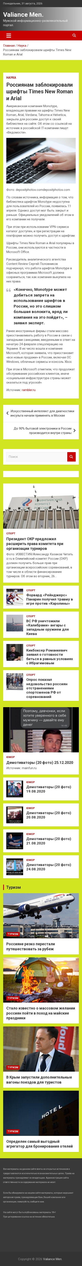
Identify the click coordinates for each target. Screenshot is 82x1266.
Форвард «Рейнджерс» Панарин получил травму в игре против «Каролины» (49, 599)
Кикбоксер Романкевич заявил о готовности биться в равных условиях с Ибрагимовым (49, 656)
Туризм (13, 887)
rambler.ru (29, 390)
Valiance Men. (23, 14)
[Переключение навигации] (8, 35)
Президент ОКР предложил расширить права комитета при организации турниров (34, 544)
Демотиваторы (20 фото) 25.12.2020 (39, 762)
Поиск (71, 457)
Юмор (10, 757)
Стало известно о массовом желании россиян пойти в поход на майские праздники (40, 1013)
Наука (11, 77)
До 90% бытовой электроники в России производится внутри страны (42, 431)
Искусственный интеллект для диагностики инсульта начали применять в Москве (42, 413)
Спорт (10, 533)
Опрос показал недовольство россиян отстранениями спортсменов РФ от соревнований (46, 688)
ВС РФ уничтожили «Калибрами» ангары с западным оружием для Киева (47, 627)
